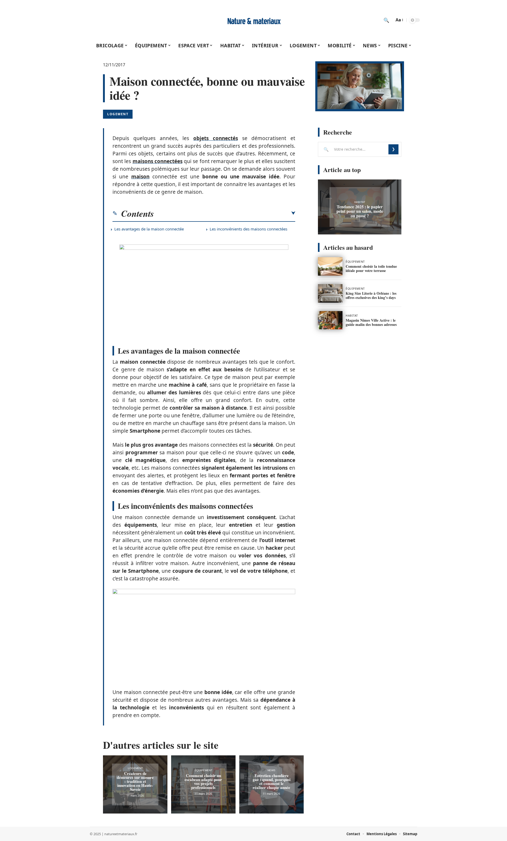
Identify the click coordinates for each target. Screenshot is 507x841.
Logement (117, 114)
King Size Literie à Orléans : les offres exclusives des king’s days (371, 295)
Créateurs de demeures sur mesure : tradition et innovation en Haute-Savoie (135, 781)
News (271, 770)
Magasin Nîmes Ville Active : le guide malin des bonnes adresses (371, 322)
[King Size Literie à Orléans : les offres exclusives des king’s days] (330, 293)
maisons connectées (157, 161)
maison (140, 176)
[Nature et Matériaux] (253, 20)
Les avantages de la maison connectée (149, 229)
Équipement (203, 770)
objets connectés (215, 138)
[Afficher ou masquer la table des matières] (224, 213)
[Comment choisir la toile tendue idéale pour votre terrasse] (330, 266)
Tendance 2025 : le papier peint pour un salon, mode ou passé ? (359, 211)
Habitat (359, 202)
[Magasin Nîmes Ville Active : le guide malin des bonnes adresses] (330, 320)
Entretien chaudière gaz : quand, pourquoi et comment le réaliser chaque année (271, 781)
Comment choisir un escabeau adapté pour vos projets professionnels (203, 781)
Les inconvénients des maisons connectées (248, 229)
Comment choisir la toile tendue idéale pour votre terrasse (371, 268)
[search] (386, 20)
